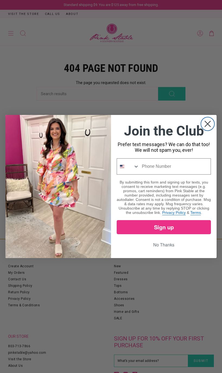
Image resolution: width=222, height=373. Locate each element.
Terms (195, 212)
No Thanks (163, 245)
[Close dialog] (207, 124)
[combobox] (128, 166)
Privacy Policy (174, 212)
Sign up (164, 227)
